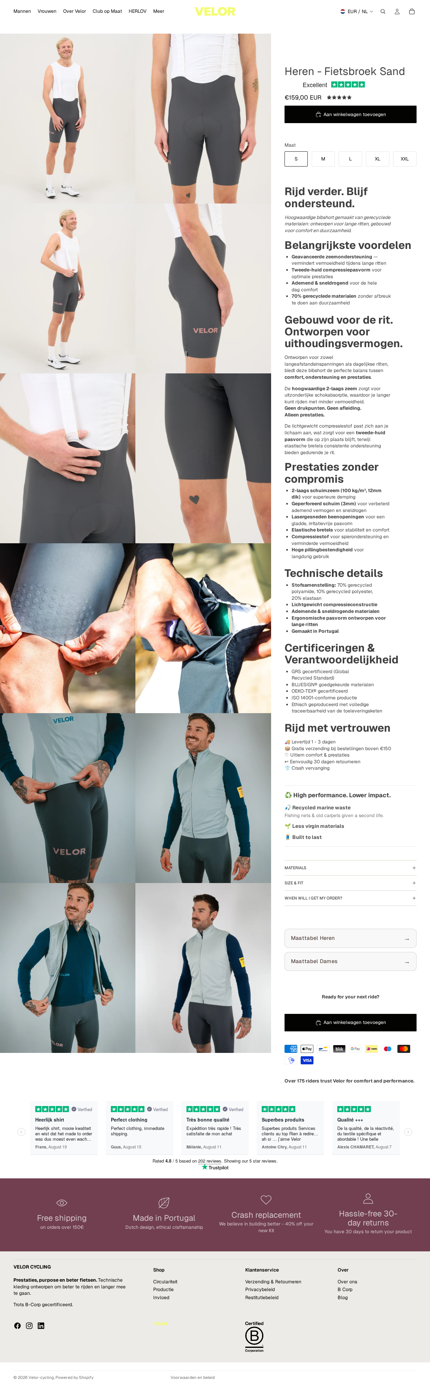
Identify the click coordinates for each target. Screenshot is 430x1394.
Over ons (347, 1281)
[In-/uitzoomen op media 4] (203, 288)
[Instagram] (29, 1325)
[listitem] (159, 11)
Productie (163, 1289)
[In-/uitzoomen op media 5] (68, 458)
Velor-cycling (41, 1377)
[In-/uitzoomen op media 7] (68, 628)
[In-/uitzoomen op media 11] (68, 968)
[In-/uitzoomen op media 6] (203, 458)
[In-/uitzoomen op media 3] (68, 288)
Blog (343, 1297)
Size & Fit (294, 883)
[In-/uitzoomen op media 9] (68, 798)
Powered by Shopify (74, 1377)
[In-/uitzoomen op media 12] (203, 968)
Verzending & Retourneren (273, 1281)
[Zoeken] (383, 11)
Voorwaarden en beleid (193, 1377)
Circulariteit (165, 1281)
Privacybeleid (260, 1289)
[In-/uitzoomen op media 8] (203, 628)
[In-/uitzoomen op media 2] (203, 119)
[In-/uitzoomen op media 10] (203, 798)
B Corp (345, 1289)
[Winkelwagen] (411, 11)
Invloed (161, 1297)
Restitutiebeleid (261, 1297)
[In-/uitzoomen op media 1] (68, 119)
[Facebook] (17, 1325)
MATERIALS (295, 868)
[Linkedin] (41, 1325)
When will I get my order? (313, 898)
